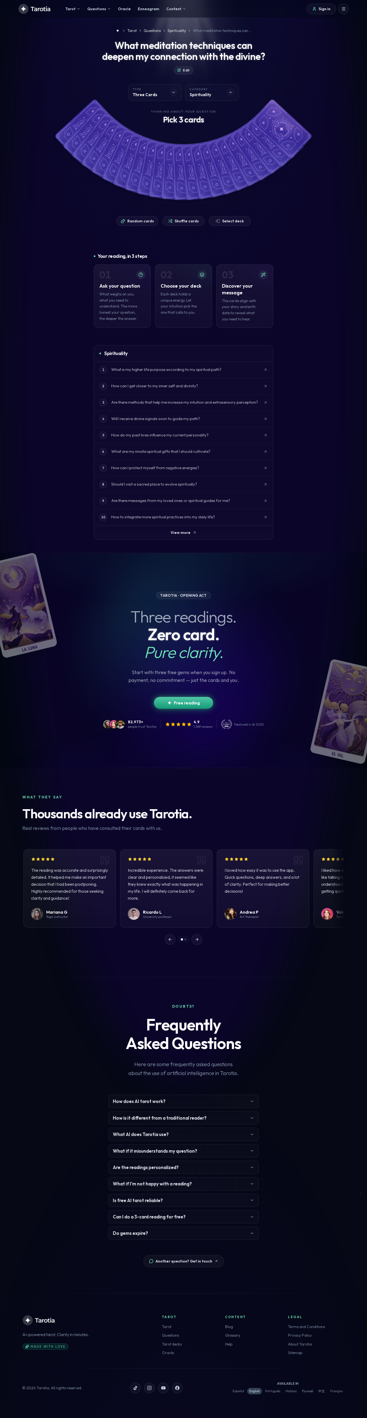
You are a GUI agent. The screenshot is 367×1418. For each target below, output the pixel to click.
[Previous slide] (170, 939)
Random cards (140, 221)
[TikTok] (135, 1388)
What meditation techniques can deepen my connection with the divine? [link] (222, 30)
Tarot (166, 1326)
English (254, 1391)
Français (336, 1391)
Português (272, 1391)
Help (228, 1344)
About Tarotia (300, 1344)
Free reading (187, 703)
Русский (307, 1391)
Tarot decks (172, 1344)
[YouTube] (163, 1388)
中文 (321, 1391)
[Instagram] (149, 1388)
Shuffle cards (187, 221)
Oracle (168, 1352)
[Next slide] (197, 939)
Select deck (233, 221)
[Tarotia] (35, 8)
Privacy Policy (300, 1335)
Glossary (232, 1335)
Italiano (291, 1391)
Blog (229, 1326)
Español (238, 1391)
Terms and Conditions (306, 1326)
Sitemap (295, 1352)
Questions (170, 1335)
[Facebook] (177, 1388)
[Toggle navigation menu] (343, 8)
